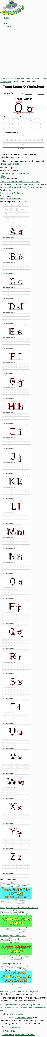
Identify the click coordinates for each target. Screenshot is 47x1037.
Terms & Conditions (11, 1027)
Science (7, 26)
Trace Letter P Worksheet (11, 199)
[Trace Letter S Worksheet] (16, 702)
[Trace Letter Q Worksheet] (16, 652)
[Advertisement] (23, 52)
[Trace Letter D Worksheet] (16, 327)
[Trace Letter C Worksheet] (16, 302)
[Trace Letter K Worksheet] (16, 502)
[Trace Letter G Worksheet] (16, 402)
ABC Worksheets (19, 1007)
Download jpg (8, 173)
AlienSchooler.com (23, 1018)
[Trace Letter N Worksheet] (16, 577)
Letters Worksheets (23, 79)
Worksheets (5, 1007)
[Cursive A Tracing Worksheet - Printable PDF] (16, 252)
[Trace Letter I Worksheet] (16, 452)
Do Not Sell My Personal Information (18, 1034)
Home (6, 17)
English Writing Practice (29, 1004)
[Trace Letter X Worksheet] (16, 827)
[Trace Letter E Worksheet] (16, 352)
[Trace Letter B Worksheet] (16, 277)
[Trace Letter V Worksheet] (16, 777)
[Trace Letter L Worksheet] (16, 527)
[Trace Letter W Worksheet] (16, 802)
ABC (6, 23)
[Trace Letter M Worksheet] (16, 552)
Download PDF (23, 173)
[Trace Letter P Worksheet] (16, 627)
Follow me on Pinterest (12, 1014)
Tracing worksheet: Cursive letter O (26, 187)
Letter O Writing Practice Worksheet (16, 181)
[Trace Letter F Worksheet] (16, 377)
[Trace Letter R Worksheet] (16, 677)
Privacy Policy (8, 1031)
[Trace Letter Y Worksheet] (16, 852)
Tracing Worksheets (9, 1004)
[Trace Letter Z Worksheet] (16, 877)
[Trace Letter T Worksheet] (16, 727)
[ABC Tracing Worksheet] (16, 227)
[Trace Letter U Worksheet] (16, 752)
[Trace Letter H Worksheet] (16, 427)
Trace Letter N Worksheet (11, 193)
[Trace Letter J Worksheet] (16, 477)
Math (6, 20)
